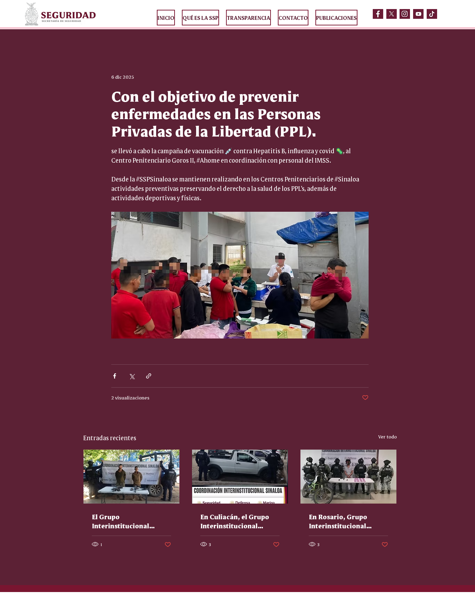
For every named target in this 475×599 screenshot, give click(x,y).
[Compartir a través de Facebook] (114, 376)
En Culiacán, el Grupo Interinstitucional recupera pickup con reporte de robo (234, 521)
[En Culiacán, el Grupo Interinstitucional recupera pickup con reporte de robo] (240, 477)
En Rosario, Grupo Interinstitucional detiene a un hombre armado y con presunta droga (346, 521)
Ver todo (387, 436)
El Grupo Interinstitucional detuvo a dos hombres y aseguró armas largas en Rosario (131, 521)
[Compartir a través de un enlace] (148, 376)
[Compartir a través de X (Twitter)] (131, 376)
